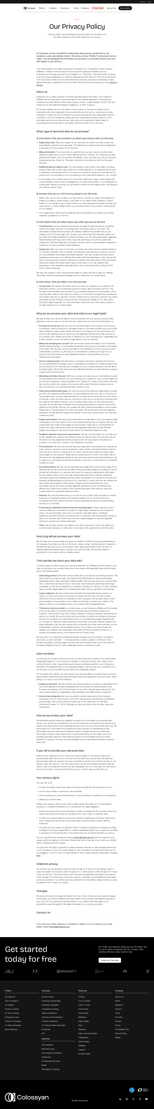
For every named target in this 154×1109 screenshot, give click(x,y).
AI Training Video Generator (54, 1025)
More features (11, 1029)
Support (142, 1)
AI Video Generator (13, 1025)
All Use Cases (47, 997)
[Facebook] (140, 1099)
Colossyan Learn (12, 1017)
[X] (133, 1099)
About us (119, 997)
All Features (10, 997)
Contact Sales (84, 1054)
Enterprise (85, 8)
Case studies (83, 1021)
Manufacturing (48, 1049)
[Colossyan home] (29, 8)
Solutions (52, 8)
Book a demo (125, 8)
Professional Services (51, 1061)
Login (149, 1)
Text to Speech (11, 1001)
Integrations (83, 1037)
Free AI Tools (84, 1005)
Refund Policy (121, 1033)
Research (119, 1005)
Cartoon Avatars (12, 1009)
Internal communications (52, 1017)
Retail (44, 1065)
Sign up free (111, 8)
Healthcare (46, 1057)
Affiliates (82, 1045)
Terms (118, 1025)
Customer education (50, 1005)
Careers (118, 1009)
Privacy (118, 1021)
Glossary (82, 1029)
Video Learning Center (87, 1033)
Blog (80, 1025)
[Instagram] (127, 1099)
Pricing (75, 8)
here (44, 853)
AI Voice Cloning (12, 1013)
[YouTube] (146, 1099)
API (43, 1033)
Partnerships (83, 1041)
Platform (42, 8)
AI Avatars (9, 1005)
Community (83, 1009)
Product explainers (50, 1021)
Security (118, 1017)
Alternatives (83, 1013)
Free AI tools (98, 8)
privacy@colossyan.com (84, 837)
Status (118, 1037)
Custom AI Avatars (13, 1021)
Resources (65, 8)
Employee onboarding (51, 1001)
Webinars (82, 1017)
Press (117, 1013)
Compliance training (50, 1009)
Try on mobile (84, 1001)
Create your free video (110, 960)
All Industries (47, 1045)
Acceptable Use (122, 1029)
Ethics (117, 1001)
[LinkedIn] (120, 1099)
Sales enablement (49, 1013)
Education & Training (50, 1069)
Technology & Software (52, 1053)
